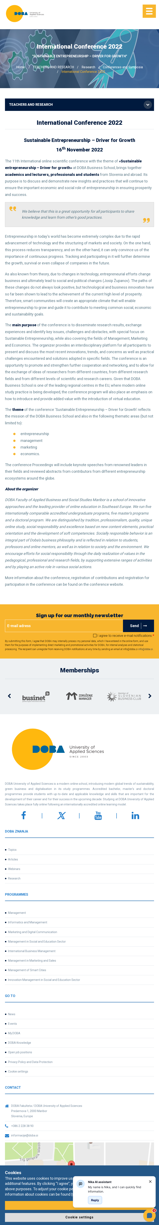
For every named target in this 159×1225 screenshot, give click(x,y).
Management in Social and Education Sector (37, 941)
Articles (13, 859)
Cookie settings (18, 1071)
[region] (117, 1189)
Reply (95, 1200)
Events (12, 1023)
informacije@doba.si (24, 1135)
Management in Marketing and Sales (32, 960)
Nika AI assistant (99, 1182)
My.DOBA (14, 1033)
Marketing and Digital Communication (32, 932)
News (11, 1014)
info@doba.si (145, 649)
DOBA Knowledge (19, 1042)
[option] (22, 696)
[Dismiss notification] (150, 1181)
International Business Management (31, 951)
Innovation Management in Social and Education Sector (44, 979)
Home (20, 67)
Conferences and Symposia (123, 67)
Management (17, 912)
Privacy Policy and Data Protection (30, 1062)
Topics (12, 849)
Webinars (14, 869)
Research (88, 67)
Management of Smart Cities (27, 970)
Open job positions (20, 1052)
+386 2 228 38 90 (22, 1126)
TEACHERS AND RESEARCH (53, 67)
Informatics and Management (27, 922)
